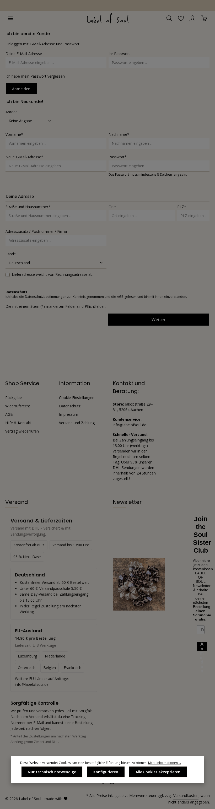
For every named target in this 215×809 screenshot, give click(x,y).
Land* (11, 253)
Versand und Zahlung (77, 422)
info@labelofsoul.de (32, 684)
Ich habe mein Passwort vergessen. (36, 76)
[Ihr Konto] (192, 18)
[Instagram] (112, 782)
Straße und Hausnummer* (28, 206)
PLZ (181, 206)
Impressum (68, 414)
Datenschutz (69, 405)
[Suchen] (169, 18)
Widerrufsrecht (17, 405)
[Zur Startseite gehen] (107, 18)
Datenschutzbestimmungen (45, 296)
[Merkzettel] (181, 18)
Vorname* (14, 134)
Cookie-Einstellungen (76, 397)
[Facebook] (103, 782)
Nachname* (119, 134)
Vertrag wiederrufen (22, 431)
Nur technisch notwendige (52, 771)
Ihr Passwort (119, 53)
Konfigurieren (105, 771)
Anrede (12, 111)
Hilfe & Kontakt (18, 422)
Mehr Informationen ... (164, 763)
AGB (120, 296)
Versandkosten (185, 795)
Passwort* (118, 156)
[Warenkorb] (204, 18)
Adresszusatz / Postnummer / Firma (36, 231)
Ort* (112, 206)
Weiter (159, 319)
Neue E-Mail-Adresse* (24, 156)
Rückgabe (13, 397)
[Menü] (10, 18)
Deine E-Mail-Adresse (24, 53)
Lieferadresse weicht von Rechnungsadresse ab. (52, 274)
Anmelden (21, 88)
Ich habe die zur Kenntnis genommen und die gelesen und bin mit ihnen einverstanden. (96, 296)
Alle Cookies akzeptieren (158, 771)
